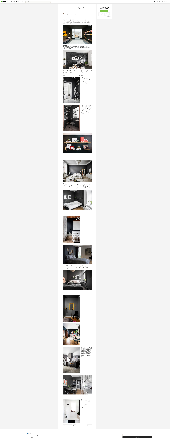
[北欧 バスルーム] (71, 411)
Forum (22, 1)
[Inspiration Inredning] (71, 360)
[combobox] (38, 2)
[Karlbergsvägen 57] (71, 118)
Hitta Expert (13, 1)
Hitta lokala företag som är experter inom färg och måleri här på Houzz (74, 75)
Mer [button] (80, 14)
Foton (8, 1)
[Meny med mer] (91, 17)
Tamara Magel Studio (77, 217)
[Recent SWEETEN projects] (71, 308)
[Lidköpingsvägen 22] (77, 59)
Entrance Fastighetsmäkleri (88, 161)
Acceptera (137, 437)
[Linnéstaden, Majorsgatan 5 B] (77, 171)
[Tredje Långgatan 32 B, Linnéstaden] (71, 90)
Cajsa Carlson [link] (67, 13)
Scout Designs (78, 324)
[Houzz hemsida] (3, 2)
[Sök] (26, 2)
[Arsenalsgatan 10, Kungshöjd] (77, 200)
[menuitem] (8, 1)
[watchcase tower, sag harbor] (71, 229)
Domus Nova (89, 25)
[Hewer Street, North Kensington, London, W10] (77, 34)
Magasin (17, 1)
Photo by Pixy (78, 296)
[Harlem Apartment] (71, 334)
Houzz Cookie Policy (96, 436)
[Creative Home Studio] (77, 143)
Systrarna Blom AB (89, 50)
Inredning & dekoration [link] (66, 5)
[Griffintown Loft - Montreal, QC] (77, 254)
